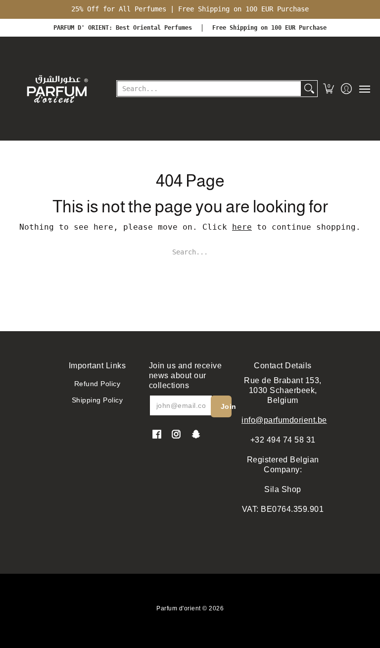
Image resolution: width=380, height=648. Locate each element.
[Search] (309, 89)
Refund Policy (97, 384)
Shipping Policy (97, 400)
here (242, 227)
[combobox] (209, 89)
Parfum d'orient (178, 608)
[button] (328, 89)
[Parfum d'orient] (57, 89)
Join (226, 406)
